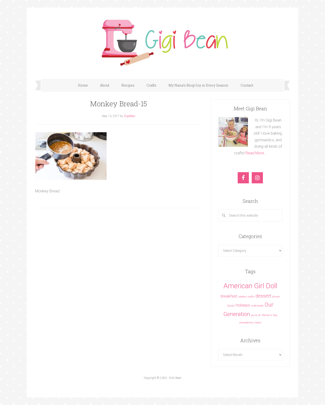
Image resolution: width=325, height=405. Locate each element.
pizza (254, 315)
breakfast (229, 296)
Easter (231, 305)
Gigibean (162, 40)
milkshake (257, 305)
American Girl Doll (250, 286)
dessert (263, 296)
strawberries (246, 322)
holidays (243, 305)
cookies (242, 296)
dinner (276, 296)
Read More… (256, 153)
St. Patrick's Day (267, 315)
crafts (251, 296)
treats (258, 322)
